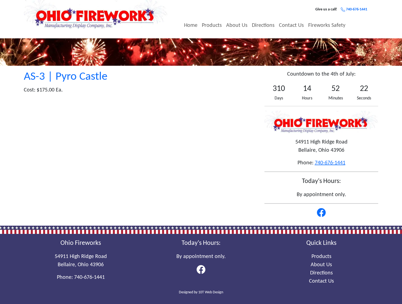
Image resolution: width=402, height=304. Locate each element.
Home (190, 25)
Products (212, 25)
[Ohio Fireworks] (96, 14)
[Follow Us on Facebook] (321, 212)
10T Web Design (210, 292)
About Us (236, 25)
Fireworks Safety (326, 25)
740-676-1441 (356, 9)
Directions (263, 25)
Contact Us (291, 25)
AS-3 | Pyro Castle (65, 77)
